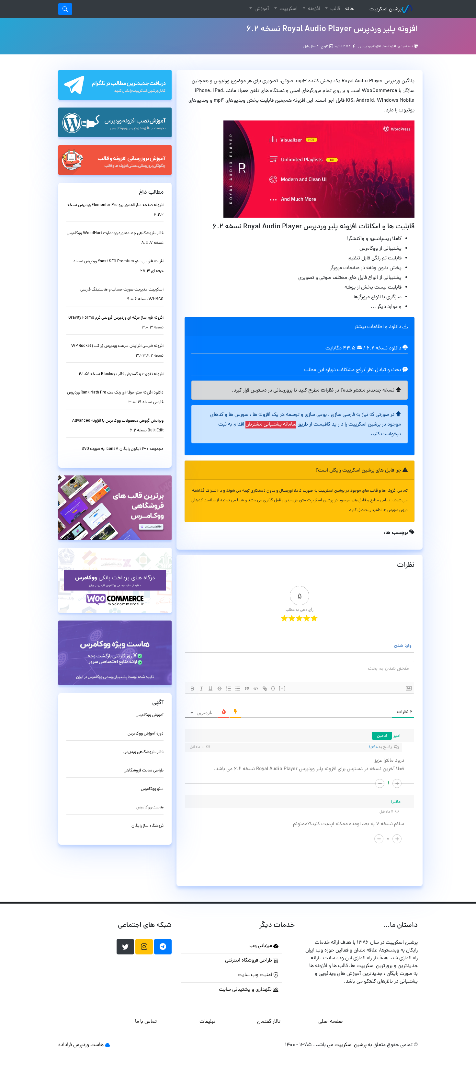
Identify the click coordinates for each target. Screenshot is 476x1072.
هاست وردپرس (88, 1045)
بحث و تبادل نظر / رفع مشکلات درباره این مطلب (353, 370)
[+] (282, 688)
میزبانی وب (261, 946)
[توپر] (192, 688)
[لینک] (264, 688)
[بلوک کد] (255, 688)
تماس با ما (146, 1022)
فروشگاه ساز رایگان (147, 826)
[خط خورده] (219, 688)
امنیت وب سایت (255, 975)
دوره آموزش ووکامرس (146, 734)
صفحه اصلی (330, 1022)
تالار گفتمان (268, 1022)
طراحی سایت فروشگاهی (144, 771)
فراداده (65, 1045)
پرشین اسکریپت (385, 9)
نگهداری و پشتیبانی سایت (246, 990)
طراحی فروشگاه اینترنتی (249, 960)
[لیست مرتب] (228, 688)
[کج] (201, 688)
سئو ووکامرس (152, 789)
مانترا (373, 747)
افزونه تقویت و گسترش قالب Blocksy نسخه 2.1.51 (121, 374)
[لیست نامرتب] (237, 688)
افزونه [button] (313, 9)
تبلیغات (207, 1022)
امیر (397, 736)
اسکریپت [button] (288, 9)
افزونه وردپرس (370, 46)
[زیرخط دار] (210, 688)
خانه (348, 9)
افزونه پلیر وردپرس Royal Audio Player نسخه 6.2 (332, 29)
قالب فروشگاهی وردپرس (143, 752)
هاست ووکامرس (150, 807)
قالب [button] (334, 9)
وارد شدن (403, 646)
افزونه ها (389, 46)
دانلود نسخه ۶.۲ (383, 348)
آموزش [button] (261, 9)
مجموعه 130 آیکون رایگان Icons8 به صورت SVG (123, 449)
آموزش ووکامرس (150, 715)
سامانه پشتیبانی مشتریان (270, 424)
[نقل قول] (246, 688)
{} (273, 688)
